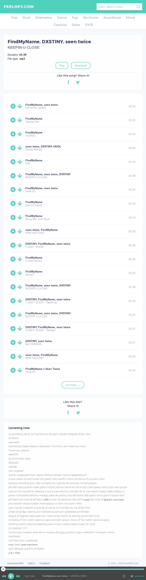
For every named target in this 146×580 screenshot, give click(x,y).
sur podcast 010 (18, 528)
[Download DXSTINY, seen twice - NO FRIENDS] (20, 343)
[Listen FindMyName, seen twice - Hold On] (13, 190)
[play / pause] (11, 576)
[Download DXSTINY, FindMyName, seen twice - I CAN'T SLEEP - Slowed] (20, 329)
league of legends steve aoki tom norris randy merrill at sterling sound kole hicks (54, 515)
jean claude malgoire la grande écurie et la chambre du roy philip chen (50, 507)
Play (61, 65)
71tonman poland (19, 450)
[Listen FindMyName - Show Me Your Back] (13, 217)
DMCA (31, 563)
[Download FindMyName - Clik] (20, 162)
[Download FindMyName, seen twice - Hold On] (20, 190)
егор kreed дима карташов (23, 544)
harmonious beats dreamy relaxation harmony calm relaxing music (47, 446)
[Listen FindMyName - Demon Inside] (13, 204)
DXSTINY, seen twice (38, 341)
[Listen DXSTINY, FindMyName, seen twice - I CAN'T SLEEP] (13, 245)
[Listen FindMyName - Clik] (13, 162)
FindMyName (33, 118)
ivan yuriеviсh (16, 470)
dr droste (13, 437)
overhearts (14, 536)
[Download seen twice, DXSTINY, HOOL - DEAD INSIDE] (20, 148)
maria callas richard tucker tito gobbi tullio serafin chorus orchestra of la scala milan (57, 478)
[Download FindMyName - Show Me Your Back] (20, 217)
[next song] (18, 576)
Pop (14, 17)
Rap (75, 17)
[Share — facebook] (68, 82)
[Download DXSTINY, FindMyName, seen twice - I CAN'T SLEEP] (20, 245)
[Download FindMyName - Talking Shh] (20, 120)
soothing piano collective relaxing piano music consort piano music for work (52, 524)
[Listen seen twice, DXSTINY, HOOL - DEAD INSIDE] (13, 148)
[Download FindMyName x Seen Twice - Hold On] (20, 370)
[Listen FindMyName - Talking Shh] (13, 120)
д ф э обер (14, 552)
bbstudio (13, 462)
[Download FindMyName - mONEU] (20, 134)
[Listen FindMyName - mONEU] (13, 134)
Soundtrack (112, 17)
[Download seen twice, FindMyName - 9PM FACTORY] (20, 231)
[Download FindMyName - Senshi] (20, 273)
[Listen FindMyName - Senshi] (13, 273)
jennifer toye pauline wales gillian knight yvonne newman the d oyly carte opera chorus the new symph (68, 487)
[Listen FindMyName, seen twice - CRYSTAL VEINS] (13, 106)
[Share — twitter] (78, 82)
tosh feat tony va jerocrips (23, 540)
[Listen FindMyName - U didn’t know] (13, 259)
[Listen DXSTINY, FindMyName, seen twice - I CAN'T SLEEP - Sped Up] (13, 301)
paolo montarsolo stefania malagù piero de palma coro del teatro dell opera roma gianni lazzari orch (67, 495)
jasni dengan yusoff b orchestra (26, 548)
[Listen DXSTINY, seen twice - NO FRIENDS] (13, 343)
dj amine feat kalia (19, 458)
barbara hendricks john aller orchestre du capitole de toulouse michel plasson (53, 483)
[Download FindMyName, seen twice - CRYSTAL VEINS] (20, 106)
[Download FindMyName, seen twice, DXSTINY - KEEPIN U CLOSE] (20, 176)
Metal (130, 17)
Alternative (43, 17)
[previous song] (4, 576)
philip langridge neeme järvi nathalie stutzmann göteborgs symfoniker (49, 511)
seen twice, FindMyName (41, 229)
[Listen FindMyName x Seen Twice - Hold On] (13, 370)
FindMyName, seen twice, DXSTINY (48, 174)
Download (81, 65)
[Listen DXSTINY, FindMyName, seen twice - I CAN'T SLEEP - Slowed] (13, 329)
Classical (60, 25)
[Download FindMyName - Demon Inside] (20, 204)
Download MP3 (16, 563)
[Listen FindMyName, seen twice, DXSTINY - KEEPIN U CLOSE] (13, 176)
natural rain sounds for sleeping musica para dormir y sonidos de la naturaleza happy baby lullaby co (66, 491)
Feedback (45, 563)
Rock (26, 17)
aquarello (14, 442)
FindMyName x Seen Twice (42, 368)
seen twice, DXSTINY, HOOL (43, 146)
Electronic (90, 17)
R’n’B (89, 25)
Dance (62, 17)
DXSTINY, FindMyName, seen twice (47, 243)
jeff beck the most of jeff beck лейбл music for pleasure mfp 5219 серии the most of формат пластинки (66, 499)
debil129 (13, 454)
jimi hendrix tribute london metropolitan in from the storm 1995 (45, 503)
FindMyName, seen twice (41, 104)
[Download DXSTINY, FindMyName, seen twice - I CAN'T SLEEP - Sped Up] (20, 301)
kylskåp (13, 466)
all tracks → (73, 384)
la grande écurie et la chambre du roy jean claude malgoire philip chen (50, 433)
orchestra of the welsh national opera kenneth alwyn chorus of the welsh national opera (59, 519)
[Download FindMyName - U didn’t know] (20, 259)
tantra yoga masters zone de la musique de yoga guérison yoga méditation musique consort (62, 532)
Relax (76, 25)
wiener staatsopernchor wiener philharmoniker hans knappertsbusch (48, 474)
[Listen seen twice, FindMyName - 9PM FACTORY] (13, 231)
